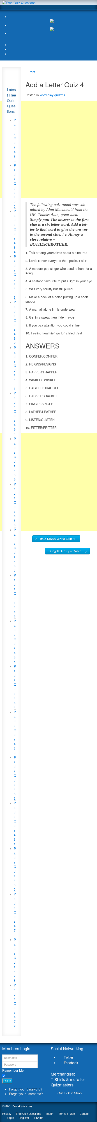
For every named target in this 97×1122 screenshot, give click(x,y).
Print (32, 72)
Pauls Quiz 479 (15, 914)
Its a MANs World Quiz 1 (57, 539)
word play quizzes (52, 95)
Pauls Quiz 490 (15, 413)
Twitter (68, 1057)
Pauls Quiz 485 (15, 641)
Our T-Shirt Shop (70, 1093)
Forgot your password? (25, 1089)
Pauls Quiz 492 (15, 322)
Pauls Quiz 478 (15, 960)
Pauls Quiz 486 (15, 595)
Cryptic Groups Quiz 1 (66, 551)
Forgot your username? (26, 1093)
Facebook (71, 1062)
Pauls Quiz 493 (15, 277)
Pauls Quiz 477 (15, 1005)
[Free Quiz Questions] (18, 2)
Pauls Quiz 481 (15, 823)
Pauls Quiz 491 (15, 368)
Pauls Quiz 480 (15, 869)
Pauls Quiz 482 (15, 777)
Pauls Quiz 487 (15, 550)
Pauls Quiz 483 (15, 732)
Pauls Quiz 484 (15, 686)
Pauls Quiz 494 (15, 231)
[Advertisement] (48, 149)
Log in (7, 1081)
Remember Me (13, 1070)
